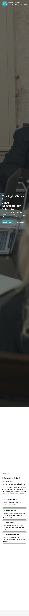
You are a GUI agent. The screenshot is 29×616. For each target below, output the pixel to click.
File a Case (7, 222)
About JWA (20, 222)
